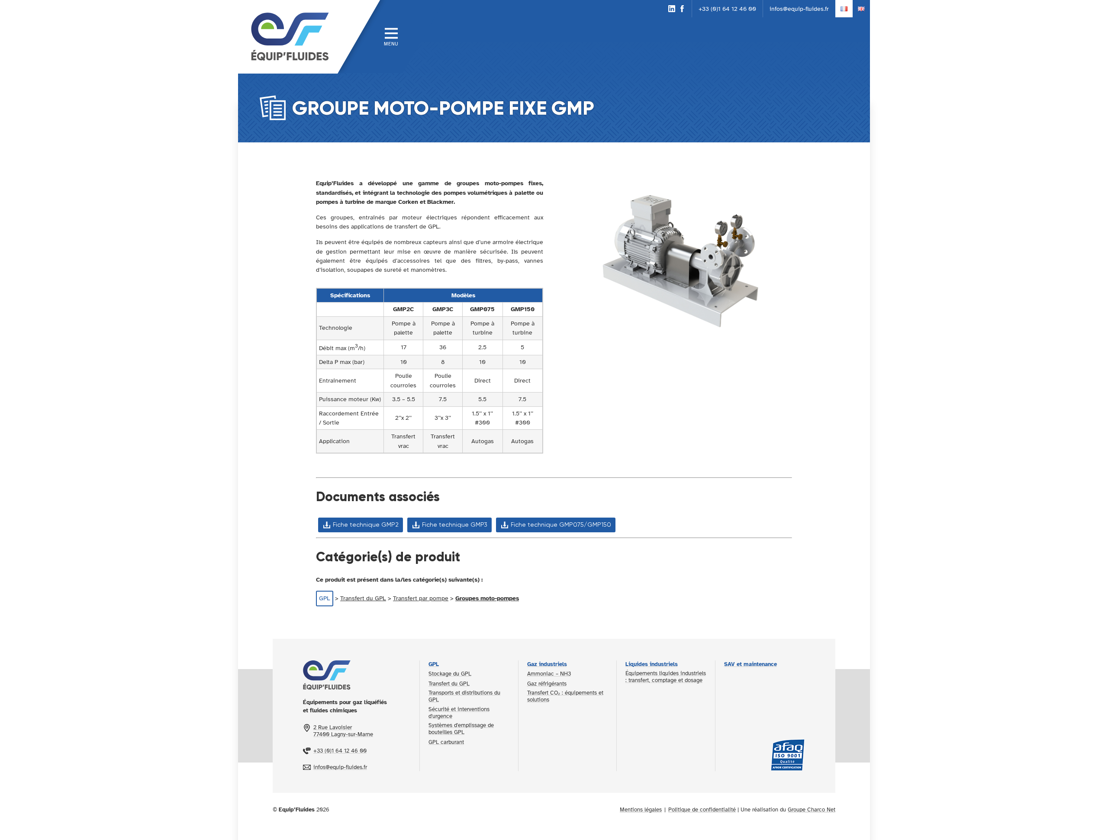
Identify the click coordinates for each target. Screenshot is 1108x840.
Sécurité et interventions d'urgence (459, 713)
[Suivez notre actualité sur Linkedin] (672, 9)
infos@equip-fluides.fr (799, 9)
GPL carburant (446, 742)
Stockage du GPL (449, 673)
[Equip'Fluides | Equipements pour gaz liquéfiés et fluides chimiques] (288, 37)
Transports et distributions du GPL (464, 696)
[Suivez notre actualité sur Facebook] (682, 9)
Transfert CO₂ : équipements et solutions (565, 696)
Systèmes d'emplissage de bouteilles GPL (461, 729)
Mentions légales (641, 809)
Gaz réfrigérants (547, 683)
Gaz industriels (547, 664)
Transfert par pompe (420, 598)
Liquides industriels (651, 664)
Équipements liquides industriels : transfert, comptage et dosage (665, 677)
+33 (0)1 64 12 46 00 (727, 9)
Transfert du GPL (363, 598)
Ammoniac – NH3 (549, 673)
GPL (324, 598)
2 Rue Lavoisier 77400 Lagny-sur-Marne (343, 731)
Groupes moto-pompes (487, 598)
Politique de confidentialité (702, 809)
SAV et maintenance (750, 664)
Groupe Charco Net (811, 809)
